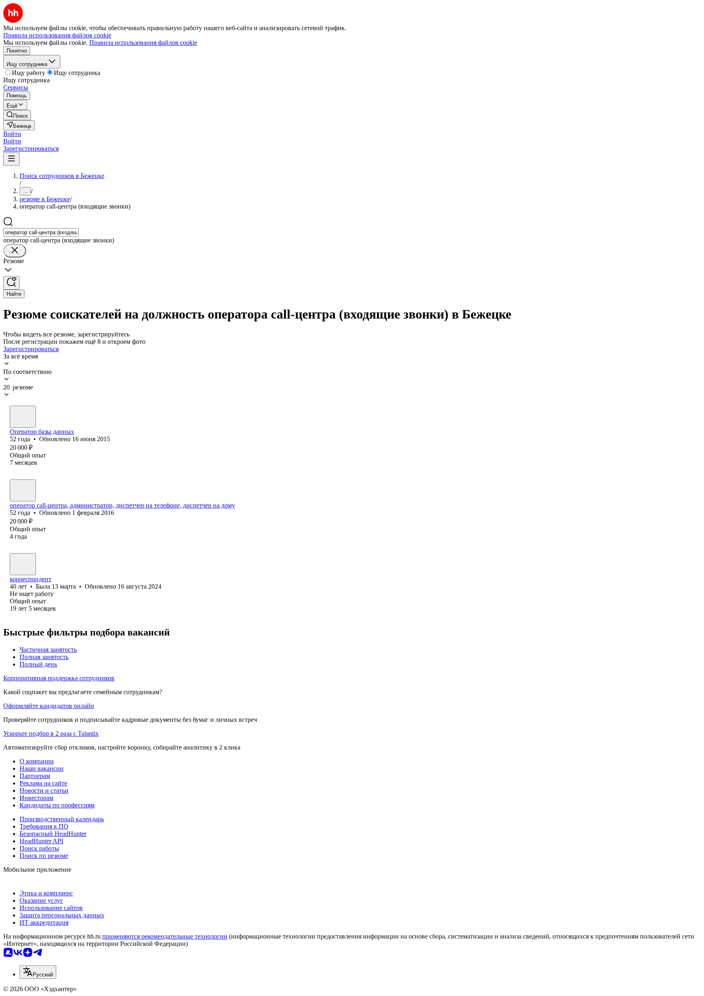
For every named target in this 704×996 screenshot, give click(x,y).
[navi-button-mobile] (11, 159)
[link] (17, 115)
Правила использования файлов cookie (143, 42)
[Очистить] (14, 250)
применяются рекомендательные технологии (164, 936)
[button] (12, 133)
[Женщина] (23, 417)
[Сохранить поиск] (11, 283)
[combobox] (41, 232)
